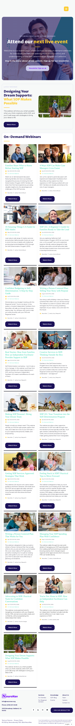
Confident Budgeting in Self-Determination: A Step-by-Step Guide (19, 291)
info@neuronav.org (8, 701)
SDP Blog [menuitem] (53, 697)
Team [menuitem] (64, 697)
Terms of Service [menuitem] (7, 720)
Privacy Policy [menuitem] (18, 720)
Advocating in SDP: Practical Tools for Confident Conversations (18, 599)
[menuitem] (41, 695)
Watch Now (11, 124)
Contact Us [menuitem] (66, 703)
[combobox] (68, 724)
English (67, 724)
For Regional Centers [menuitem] (42, 701)
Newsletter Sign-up (36, 68)
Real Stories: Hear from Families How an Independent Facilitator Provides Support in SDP (20, 355)
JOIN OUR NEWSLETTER (62, 710)
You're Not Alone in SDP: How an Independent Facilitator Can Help (53, 599)
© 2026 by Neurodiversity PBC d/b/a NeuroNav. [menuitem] (17, 722)
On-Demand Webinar (13, 173)
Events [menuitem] (52, 700)
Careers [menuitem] (64, 700)
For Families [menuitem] (42, 697)
